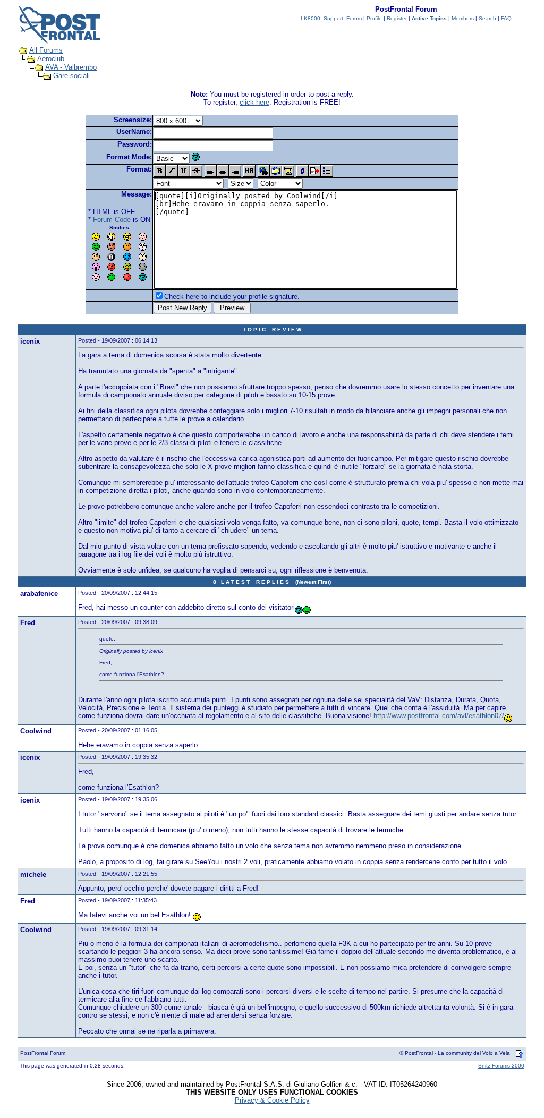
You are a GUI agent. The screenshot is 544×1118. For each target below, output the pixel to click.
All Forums (46, 50)
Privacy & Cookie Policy (272, 1100)
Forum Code (112, 220)
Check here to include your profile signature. (232, 297)
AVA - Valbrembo (71, 67)
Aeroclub (50, 59)
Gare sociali (71, 76)
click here (254, 102)
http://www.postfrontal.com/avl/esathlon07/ (438, 716)
